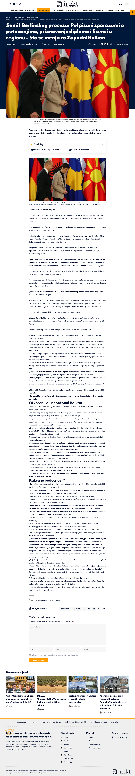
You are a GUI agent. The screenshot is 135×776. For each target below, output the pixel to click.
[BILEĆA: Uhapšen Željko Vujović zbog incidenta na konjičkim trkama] (52, 684)
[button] (132, 12)
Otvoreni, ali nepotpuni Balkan (46, 149)
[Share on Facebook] (99, 44)
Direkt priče (53, 691)
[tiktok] (20, 4)
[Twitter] (10, 4)
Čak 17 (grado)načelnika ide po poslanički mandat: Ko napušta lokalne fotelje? (20, 699)
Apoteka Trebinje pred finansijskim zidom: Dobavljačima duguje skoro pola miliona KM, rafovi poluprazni (113, 702)
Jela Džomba (75, 706)
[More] (114, 44)
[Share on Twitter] (102, 44)
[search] (117, 4)
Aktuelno (21, 44)
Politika (37, 44)
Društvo (29, 44)
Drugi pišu (21, 691)
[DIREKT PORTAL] (67, 4)
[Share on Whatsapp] (105, 44)
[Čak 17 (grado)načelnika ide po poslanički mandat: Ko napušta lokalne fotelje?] (20, 684)
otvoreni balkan (55, 600)
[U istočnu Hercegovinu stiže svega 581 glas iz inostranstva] (83, 684)
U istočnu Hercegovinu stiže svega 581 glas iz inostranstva (82, 699)
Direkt (13, 44)
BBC (54, 210)
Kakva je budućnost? (80, 150)
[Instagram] (17, 4)
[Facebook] (8, 4)
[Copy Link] (111, 44)
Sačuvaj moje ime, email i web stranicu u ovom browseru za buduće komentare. (54, 655)
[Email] (94, 609)
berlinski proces (43, 600)
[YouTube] (14, 4)
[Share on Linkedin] (108, 44)
